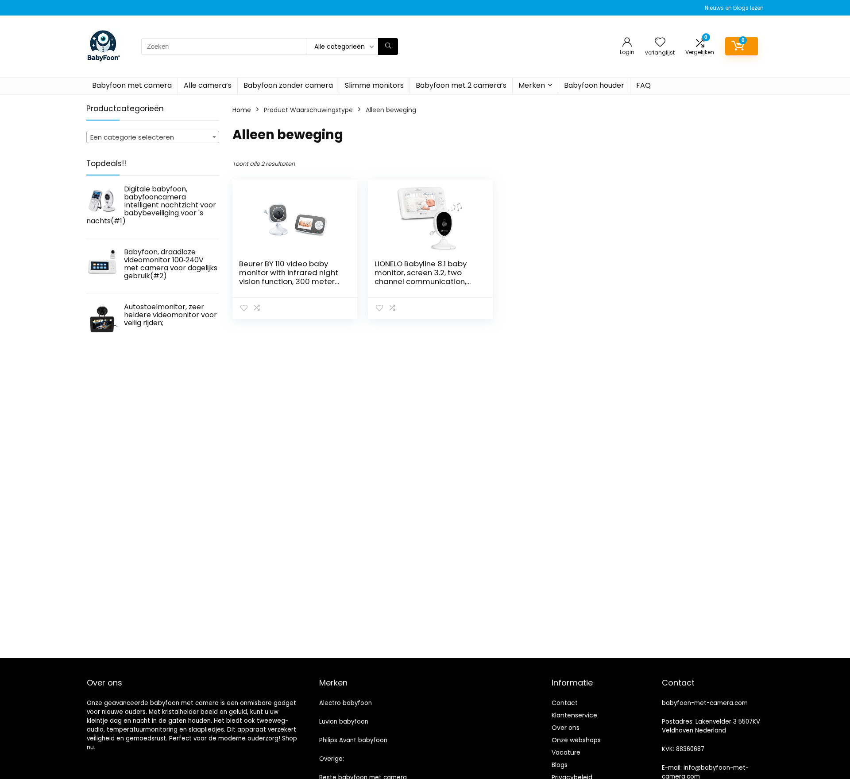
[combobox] (152, 137)
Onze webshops (576, 740)
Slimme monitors (374, 85)
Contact (565, 702)
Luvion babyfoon (343, 721)
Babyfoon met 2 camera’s (461, 85)
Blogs (560, 764)
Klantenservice (574, 715)
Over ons (566, 727)
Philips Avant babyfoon (353, 740)
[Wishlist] (660, 42)
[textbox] (153, 137)
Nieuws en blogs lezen (734, 8)
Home (241, 109)
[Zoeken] (388, 46)
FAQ (643, 85)
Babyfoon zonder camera (288, 85)
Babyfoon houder (594, 85)
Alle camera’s (208, 85)
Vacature (566, 752)
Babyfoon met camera (132, 85)
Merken (531, 85)
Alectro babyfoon (345, 703)
